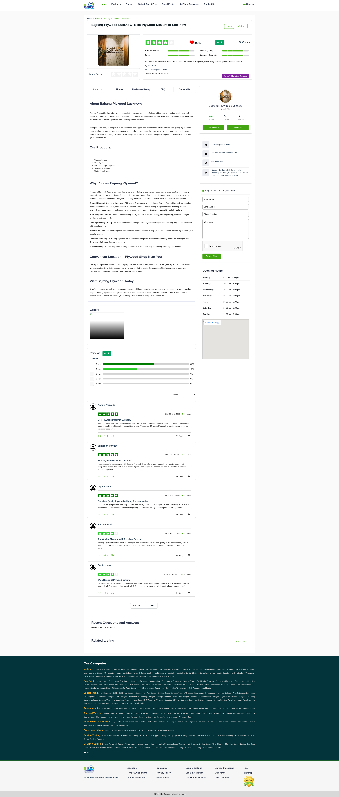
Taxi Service (158, 717)
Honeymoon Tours (157, 713)
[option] (107, 325)
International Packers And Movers (160, 730)
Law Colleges (121, 697)
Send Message (213, 127)
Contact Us (209, 4)
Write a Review (95, 74)
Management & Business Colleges (99, 697)
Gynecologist (209, 669)
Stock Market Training (223, 735)
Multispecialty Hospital (164, 673)
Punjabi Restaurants (178, 722)
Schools (98, 693)
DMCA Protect (222, 777)
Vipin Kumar (105, 486)
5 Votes (244, 42)
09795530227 (154, 66)
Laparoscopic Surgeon (93, 676)
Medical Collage (224, 693)
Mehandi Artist (215, 747)
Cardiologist (197, 669)
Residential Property (205, 681)
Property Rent (197, 685)
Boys (116, 708)
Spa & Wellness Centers (174, 744)
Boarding (107, 693)
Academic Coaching (133, 700)
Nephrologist (232, 669)
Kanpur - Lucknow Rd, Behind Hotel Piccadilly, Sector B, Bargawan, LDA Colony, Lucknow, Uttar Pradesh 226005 (229, 173)
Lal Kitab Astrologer (102, 703)
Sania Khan (104, 565)
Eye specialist (168, 676)
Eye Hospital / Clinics (93, 673)
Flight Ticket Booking (223, 713)
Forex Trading (146, 735)
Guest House (144, 708)
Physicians (221, 669)
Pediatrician (143, 669)
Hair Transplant (193, 744)
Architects (206, 688)
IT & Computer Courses (153, 700)
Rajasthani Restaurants (218, 722)
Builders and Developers (119, 681)
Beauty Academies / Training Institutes (151, 747)
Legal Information (194, 773)
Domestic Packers (136, 730)
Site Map (248, 773)
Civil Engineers (195, 688)
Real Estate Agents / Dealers (111, 685)
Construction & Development (142, 688)
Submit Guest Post (147, 4)
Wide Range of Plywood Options (114, 580)
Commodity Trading (129, 735)
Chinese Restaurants (104, 725)
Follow (229, 26)
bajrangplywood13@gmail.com (224, 152)
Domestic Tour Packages (112, 713)
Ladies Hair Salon (247, 744)
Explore (115, 4)
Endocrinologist (118, 669)
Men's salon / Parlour (134, 744)
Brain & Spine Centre (143, 673)
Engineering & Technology (205, 693)
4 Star (239, 708)
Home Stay (169, 708)
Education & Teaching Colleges (142, 697)
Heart (118, 673)
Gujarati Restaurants (197, 722)
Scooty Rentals (145, 717)
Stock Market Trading (110, 735)
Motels (134, 708)
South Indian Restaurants (134, 722)
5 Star (232, 708)
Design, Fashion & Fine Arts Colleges (173, 697)
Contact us (162, 768)
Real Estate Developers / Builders (177, 685)
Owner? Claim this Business (235, 76)
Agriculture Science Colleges (233, 697)
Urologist (108, 676)
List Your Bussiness (189, 4)
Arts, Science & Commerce (244, 693)
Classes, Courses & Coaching (111, 700)
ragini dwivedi (106, 405)
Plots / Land (240, 681)
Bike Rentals (120, 717)
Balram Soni (105, 524)
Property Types (188, 681)
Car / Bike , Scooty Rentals (102, 717)
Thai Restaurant (121, 725)
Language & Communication (201, 700)
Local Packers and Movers (116, 730)
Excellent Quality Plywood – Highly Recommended (123, 501)
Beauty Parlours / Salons (112, 744)
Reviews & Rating (141, 89)
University (218, 700)
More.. (86, 752)
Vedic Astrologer (244, 700)
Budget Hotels (249, 708)
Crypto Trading (159, 735)
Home (104, 4)
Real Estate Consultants (151, 685)
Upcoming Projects (139, 681)
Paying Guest (157, 708)
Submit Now (211, 256)
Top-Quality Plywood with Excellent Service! (120, 539)
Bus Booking (238, 713)
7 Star (219, 708)
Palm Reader (138, 703)
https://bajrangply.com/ (157, 69)
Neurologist (132, 669)
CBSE (115, 693)
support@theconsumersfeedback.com (101, 777)
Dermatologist (156, 669)
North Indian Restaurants (157, 722)
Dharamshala (180, 708)
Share (243, 26)
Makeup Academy (175, 747)
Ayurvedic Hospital (221, 673)
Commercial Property (224, 681)
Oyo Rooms (204, 708)
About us (132, 768)
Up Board (129, 693)
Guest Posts (168, 4)
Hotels (213, 708)
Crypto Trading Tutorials (94, 739)
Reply (181, 436)
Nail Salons (101, 747)
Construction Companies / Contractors (171, 688)
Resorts (127, 708)
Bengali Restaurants (238, 722)
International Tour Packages (136, 713)
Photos (119, 89)
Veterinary (250, 673)
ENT (233, 673)
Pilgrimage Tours (186, 717)
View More (240, 642)
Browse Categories (224, 768)
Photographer (154, 681)
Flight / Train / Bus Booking (201, 713)
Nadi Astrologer (230, 700)
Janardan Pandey (107, 445)
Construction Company (171, 681)
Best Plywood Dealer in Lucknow (114, 420)
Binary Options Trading (177, 735)
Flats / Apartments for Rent (216, 685)
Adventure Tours (170, 717)
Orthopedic (185, 669)
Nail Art (206, 747)
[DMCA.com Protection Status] (249, 781)
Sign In (250, 4)
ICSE (121, 693)
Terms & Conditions (137, 773)
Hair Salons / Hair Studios (212, 744)
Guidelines (220, 773)
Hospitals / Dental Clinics (186, 673)
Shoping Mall (101, 681)
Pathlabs (239, 673)
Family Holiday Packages (177, 713)
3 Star (225, 708)
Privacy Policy (164, 773)
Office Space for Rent (121, 688)
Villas (249, 681)
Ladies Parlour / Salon (154, 744)
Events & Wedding (102, 19)
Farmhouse (193, 708)
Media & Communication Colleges (205, 697)
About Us (97, 89)
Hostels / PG (107, 708)
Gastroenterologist (171, 669)
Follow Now (238, 127)
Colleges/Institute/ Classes (182, 693)
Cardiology (127, 673)
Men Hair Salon (231, 744)
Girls (121, 708)
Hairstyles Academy (193, 747)
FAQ (163, 89)
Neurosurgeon (119, 676)
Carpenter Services (121, 19)
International (140, 693)
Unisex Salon (89, 747)
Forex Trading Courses (244, 735)
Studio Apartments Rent (100, 688)
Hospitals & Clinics (246, 669)
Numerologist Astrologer (122, 703)
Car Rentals (132, 717)
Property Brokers (132, 685)
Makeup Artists (113, 747)
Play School (151, 693)
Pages (129, 4)
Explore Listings (194, 768)
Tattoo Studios (127, 747)
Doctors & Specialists (102, 669)
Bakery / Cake (115, 722)
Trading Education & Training (201, 735)
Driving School (164, 693)
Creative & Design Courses (176, 700)
